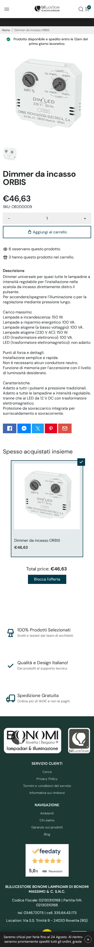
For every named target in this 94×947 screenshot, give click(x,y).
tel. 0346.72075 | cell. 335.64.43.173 (47, 912)
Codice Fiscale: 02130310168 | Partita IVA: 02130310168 (47, 902)
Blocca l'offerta (47, 579)
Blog (47, 834)
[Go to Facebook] (9, 428)
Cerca (47, 772)
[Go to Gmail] (65, 428)
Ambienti (47, 813)
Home (6, 30)
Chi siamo (47, 820)
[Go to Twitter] (38, 428)
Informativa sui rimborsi (47, 793)
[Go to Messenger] (24, 428)
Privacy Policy (47, 779)
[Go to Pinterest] (51, 428)
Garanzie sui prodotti (47, 827)
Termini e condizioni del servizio (47, 786)
